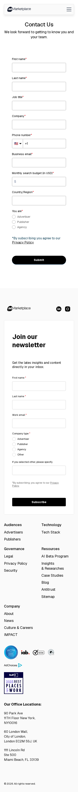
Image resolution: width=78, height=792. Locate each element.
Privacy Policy (15, 563)
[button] (68, 9)
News (9, 620)
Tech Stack (50, 532)
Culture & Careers (18, 627)
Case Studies (52, 575)
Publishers (12, 539)
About (9, 613)
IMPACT (11, 634)
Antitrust (48, 589)
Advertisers (13, 532)
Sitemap (48, 596)
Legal (8, 556)
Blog (45, 582)
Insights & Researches (52, 566)
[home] (18, 9)
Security (10, 570)
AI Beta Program (55, 556)
